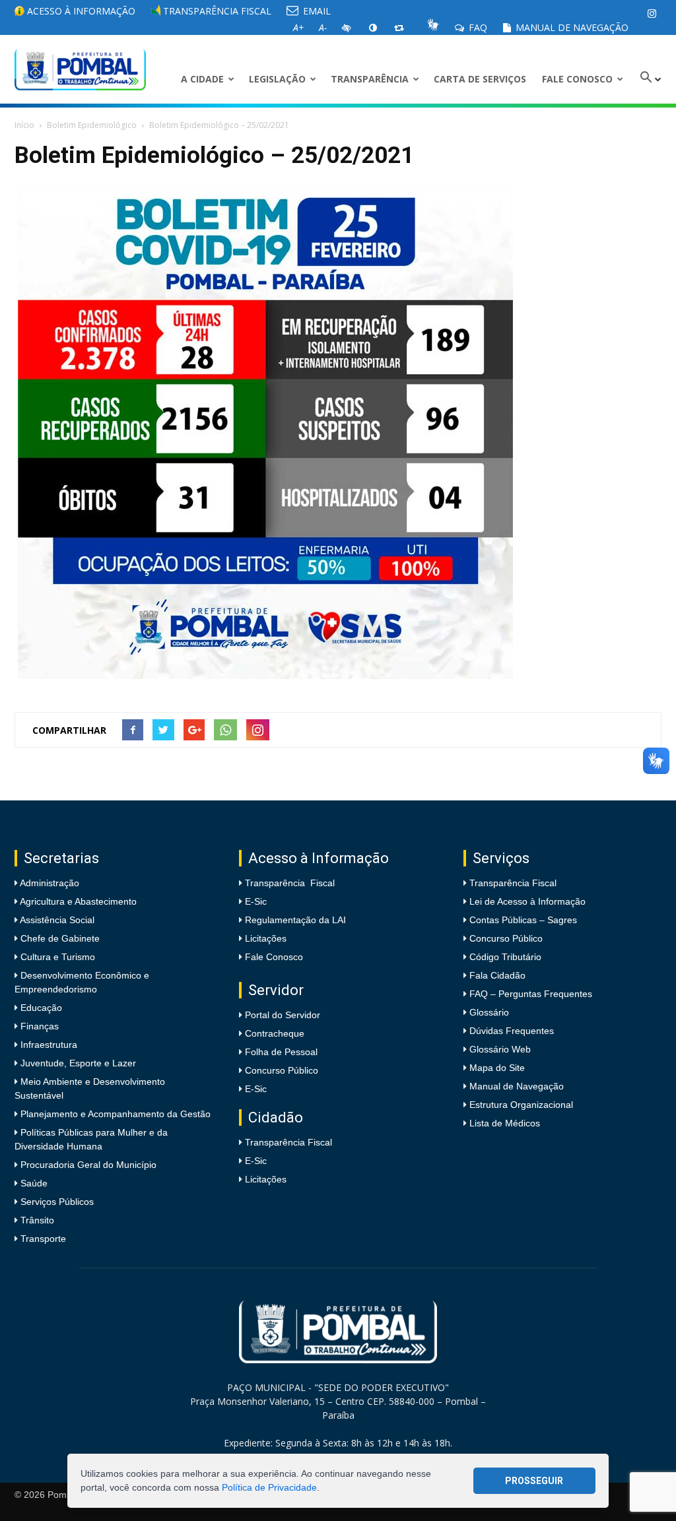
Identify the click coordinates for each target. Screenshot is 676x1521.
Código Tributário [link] (505, 957)
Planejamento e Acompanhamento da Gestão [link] (114, 1114)
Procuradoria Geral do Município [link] (88, 1164)
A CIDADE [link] (202, 79)
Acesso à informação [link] (79, 11)
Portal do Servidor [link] (282, 1015)
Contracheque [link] (274, 1033)
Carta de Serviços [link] (480, 79)
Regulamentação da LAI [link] (295, 920)
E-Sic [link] (256, 901)
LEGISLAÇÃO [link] (277, 79)
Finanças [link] (38, 1026)
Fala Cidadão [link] (497, 975)
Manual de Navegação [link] (570, 27)
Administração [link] (48, 883)
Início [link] (24, 125)
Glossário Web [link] (500, 1049)
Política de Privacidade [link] (269, 1487)
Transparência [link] (370, 79)
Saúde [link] (33, 1183)
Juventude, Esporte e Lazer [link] (77, 1063)
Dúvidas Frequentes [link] (511, 1030)
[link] (651, 13)
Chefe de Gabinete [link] (59, 938)
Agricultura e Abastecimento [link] (77, 901)
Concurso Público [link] (281, 1070)
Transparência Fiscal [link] (215, 11)
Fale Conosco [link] (577, 79)
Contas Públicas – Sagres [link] (523, 920)
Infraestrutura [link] (47, 1044)
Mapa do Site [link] (497, 1067)
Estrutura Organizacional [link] (521, 1104)
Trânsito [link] (36, 1220)
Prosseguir (534, 1480)
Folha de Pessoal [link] (281, 1052)
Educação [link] (40, 1007)
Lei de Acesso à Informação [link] (527, 901)
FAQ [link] (476, 27)
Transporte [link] (42, 1238)
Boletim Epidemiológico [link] (92, 125)
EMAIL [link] (315, 11)
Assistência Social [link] (56, 920)
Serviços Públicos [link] (56, 1201)
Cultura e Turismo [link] (56, 957)
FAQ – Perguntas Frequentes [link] (530, 993)
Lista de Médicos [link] (504, 1123)
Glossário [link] (489, 1012)
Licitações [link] (266, 938)
